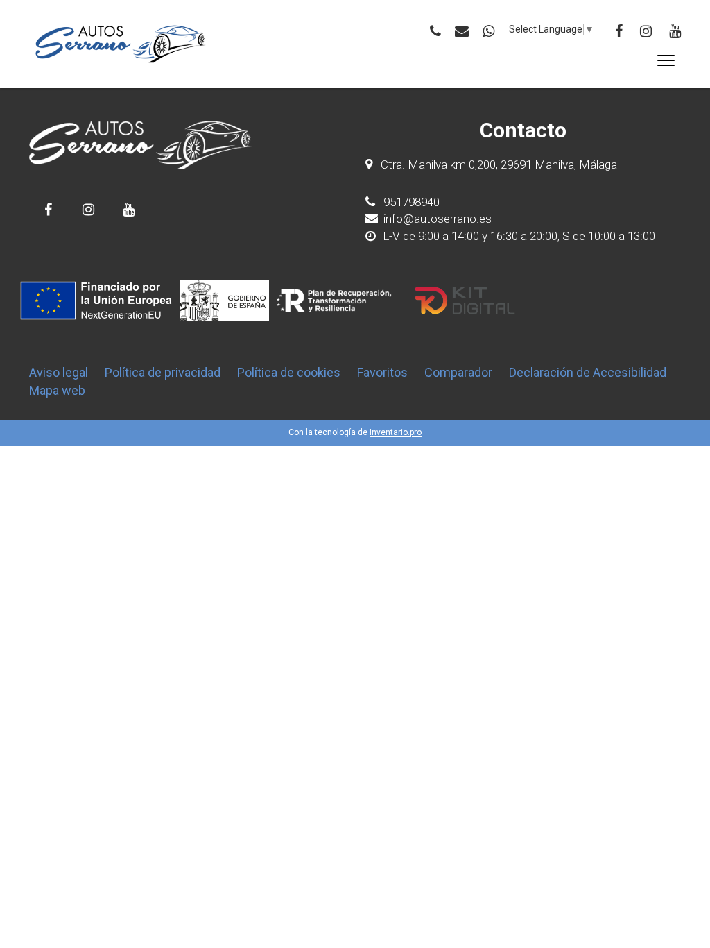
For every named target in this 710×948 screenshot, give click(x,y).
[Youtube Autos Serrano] (128, 209)
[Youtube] (675, 31)
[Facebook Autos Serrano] (48, 209)
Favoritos (382, 372)
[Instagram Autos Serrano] (88, 209)
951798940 (410, 202)
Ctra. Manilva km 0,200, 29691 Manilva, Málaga (499, 164)
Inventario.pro (396, 432)
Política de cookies (288, 372)
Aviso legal (58, 372)
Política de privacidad (162, 372)
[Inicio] (121, 44)
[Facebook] (619, 31)
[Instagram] (646, 31)
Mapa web (57, 390)
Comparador (458, 372)
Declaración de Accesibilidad (587, 372)
